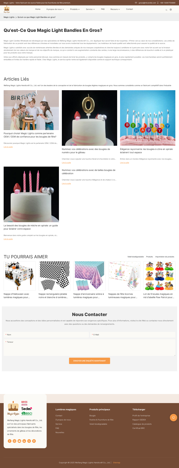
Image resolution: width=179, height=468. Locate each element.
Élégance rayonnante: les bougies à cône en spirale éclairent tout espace (146, 151)
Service (59, 424)
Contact (59, 415)
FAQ (57, 428)
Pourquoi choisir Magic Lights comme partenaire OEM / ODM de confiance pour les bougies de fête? (30, 135)
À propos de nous (63, 420)
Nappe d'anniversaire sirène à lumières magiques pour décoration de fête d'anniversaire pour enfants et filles (88, 296)
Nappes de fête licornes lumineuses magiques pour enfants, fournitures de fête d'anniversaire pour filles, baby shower (124, 296)
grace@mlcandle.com (147, 3)
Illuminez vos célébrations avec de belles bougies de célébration (88, 172)
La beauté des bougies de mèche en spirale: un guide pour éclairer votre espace (31, 227)
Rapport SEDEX (139, 420)
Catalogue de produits (142, 424)
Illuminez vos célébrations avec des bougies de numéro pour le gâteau (86, 151)
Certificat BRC (138, 428)
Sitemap (116, 462)
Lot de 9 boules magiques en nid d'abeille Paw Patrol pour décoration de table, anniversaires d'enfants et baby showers (158, 296)
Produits (149, 257)
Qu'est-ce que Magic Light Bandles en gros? (37, 17)
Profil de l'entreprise (141, 415)
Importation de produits (164, 257)
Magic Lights (9, 17)
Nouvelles (60, 432)
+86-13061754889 (167, 3)
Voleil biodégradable (135, 257)
